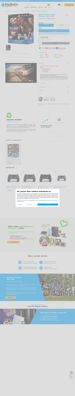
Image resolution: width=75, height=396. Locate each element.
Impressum (22, 201)
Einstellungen (29, 204)
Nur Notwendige (19, 204)
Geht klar (47, 204)
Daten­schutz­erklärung (55, 200)
